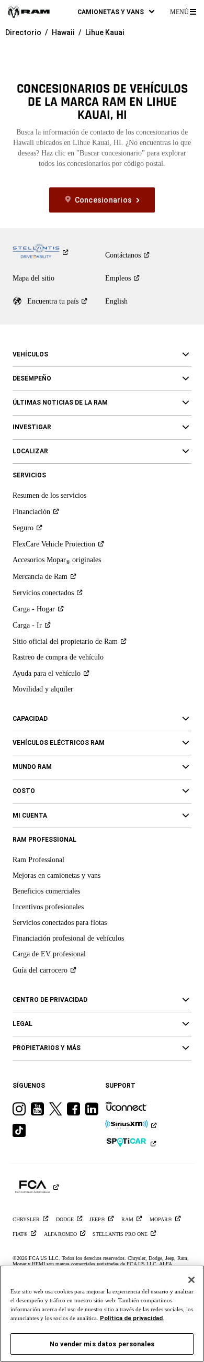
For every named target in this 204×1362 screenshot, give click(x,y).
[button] (116, 12)
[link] (29, 11)
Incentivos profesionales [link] (48, 907)
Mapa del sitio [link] (33, 278)
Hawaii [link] (63, 32)
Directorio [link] (23, 32)
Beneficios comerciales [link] (46, 891)
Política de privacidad (131, 1318)
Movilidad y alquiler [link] (43, 689)
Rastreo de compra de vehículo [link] (58, 657)
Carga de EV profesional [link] (49, 954)
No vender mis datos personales (102, 1344)
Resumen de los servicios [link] (49, 495)
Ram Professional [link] (38, 860)
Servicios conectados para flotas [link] (60, 922)
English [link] (116, 301)
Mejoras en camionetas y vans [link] (56, 875)
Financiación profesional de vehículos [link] (68, 938)
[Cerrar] (191, 1279)
